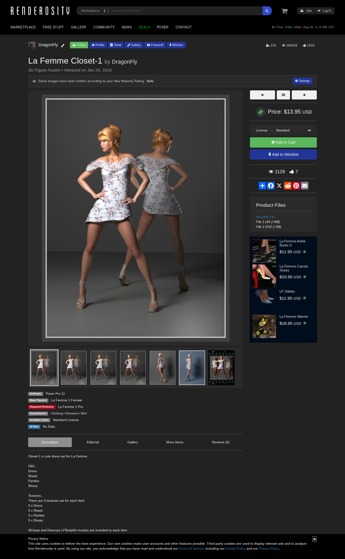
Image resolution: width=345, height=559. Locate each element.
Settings (304, 81)
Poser (163, 27)
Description (50, 442)
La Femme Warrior (294, 316)
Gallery (79, 27)
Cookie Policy (235, 548)
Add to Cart (285, 142)
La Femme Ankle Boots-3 (293, 243)
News (127, 27)
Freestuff (156, 45)
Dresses (72, 413)
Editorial (93, 442)
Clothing (57, 413)
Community (104, 27)
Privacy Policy (269, 548)
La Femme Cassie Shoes (294, 268)
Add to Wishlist (285, 154)
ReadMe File (265, 217)
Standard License (66, 420)
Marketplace (23, 27)
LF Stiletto (287, 291)
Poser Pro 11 (55, 393)
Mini (84, 413)
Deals (144, 27)
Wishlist (177, 45)
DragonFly (124, 62)
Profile (99, 45)
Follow (81, 45)
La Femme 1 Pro (70, 407)
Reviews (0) (221, 442)
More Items (174, 442)
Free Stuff (53, 27)
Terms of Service (191, 548)
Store (117, 45)
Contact (184, 27)
